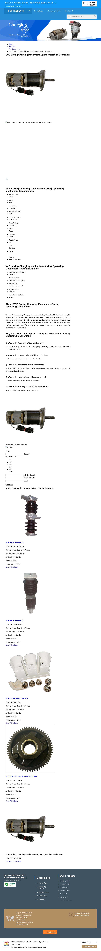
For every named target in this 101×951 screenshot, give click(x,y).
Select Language (89, 946)
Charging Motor (65, 881)
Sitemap (42, 899)
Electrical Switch (65, 891)
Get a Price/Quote (12, 567)
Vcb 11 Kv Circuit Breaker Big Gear (21, 776)
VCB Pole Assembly (15, 542)
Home (11, 44)
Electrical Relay (64, 894)
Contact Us (69, 11)
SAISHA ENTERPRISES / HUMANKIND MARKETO (30, 4)
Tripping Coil (64, 887)
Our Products (16, 11)
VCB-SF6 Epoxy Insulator (17, 698)
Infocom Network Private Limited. (37, 947)
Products (12, 46)
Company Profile (54, 11)
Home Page (38, 11)
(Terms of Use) (16, 944)
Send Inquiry (51, 932)
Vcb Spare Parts (14, 49)
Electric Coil (63, 897)
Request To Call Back (13, 861)
